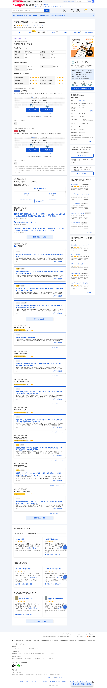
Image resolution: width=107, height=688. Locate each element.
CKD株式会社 (20, 539)
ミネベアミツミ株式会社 (53, 569)
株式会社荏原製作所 (20, 438)
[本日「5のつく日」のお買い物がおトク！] (32, 1)
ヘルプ (73, 1)
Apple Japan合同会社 (55, 598)
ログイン (37, 6)
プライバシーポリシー (25, 681)
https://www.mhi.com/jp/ (85, 110)
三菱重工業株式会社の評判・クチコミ (49, 640)
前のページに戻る (20, 38)
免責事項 (64, 681)
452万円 (85, 250)
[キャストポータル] (82, 56)
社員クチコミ (42, 32)
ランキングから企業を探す (35, 653)
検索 (93, 1)
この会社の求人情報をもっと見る (56, 347)
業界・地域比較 (89, 32)
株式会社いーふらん (25, 598)
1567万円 (86, 189)
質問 (65, 32)
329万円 (85, 278)
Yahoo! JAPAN (66, 1)
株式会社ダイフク (20, 410)
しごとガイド (37, 658)
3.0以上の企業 (28, 27)
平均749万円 (41, 25)
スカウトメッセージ (16, 648)
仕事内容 (24, 91)
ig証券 (89, 1)
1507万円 (86, 218)
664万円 (85, 288)
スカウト (85, 11)
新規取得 (46, 4)
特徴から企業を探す (23, 653)
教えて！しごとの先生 (17, 658)
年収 (55, 32)
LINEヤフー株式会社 (16, 672)
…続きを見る (32, 548)
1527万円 (86, 208)
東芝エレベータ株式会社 (22, 491)
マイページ (91, 11)
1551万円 (86, 199)
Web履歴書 (31, 648)
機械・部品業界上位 (18, 27)
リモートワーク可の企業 (37, 27)
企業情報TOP (29, 640)
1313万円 (86, 227)
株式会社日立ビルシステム (23, 327)
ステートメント (54, 681)
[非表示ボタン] (93, 682)
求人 (32, 32)
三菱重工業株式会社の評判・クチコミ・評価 (24, 88)
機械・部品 (82, 100)
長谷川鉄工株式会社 (20, 466)
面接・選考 (78, 32)
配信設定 (38, 648)
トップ (18, 32)
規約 (45, 681)
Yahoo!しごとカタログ (19, 640)
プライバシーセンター (37, 681)
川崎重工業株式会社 (20, 354)
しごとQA (71, 11)
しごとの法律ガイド (28, 658)
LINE (21, 665)
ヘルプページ (83, 634)
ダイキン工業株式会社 (21, 382)
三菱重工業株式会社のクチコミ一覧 (68, 640)
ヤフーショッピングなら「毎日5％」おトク (52, 6)
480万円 (85, 269)
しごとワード (44, 658)
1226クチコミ (32, 25)
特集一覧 (78, 11)
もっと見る (90, 141)
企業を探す (64, 11)
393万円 (85, 259)
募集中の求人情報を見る (54, 554)
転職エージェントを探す (48, 653)
